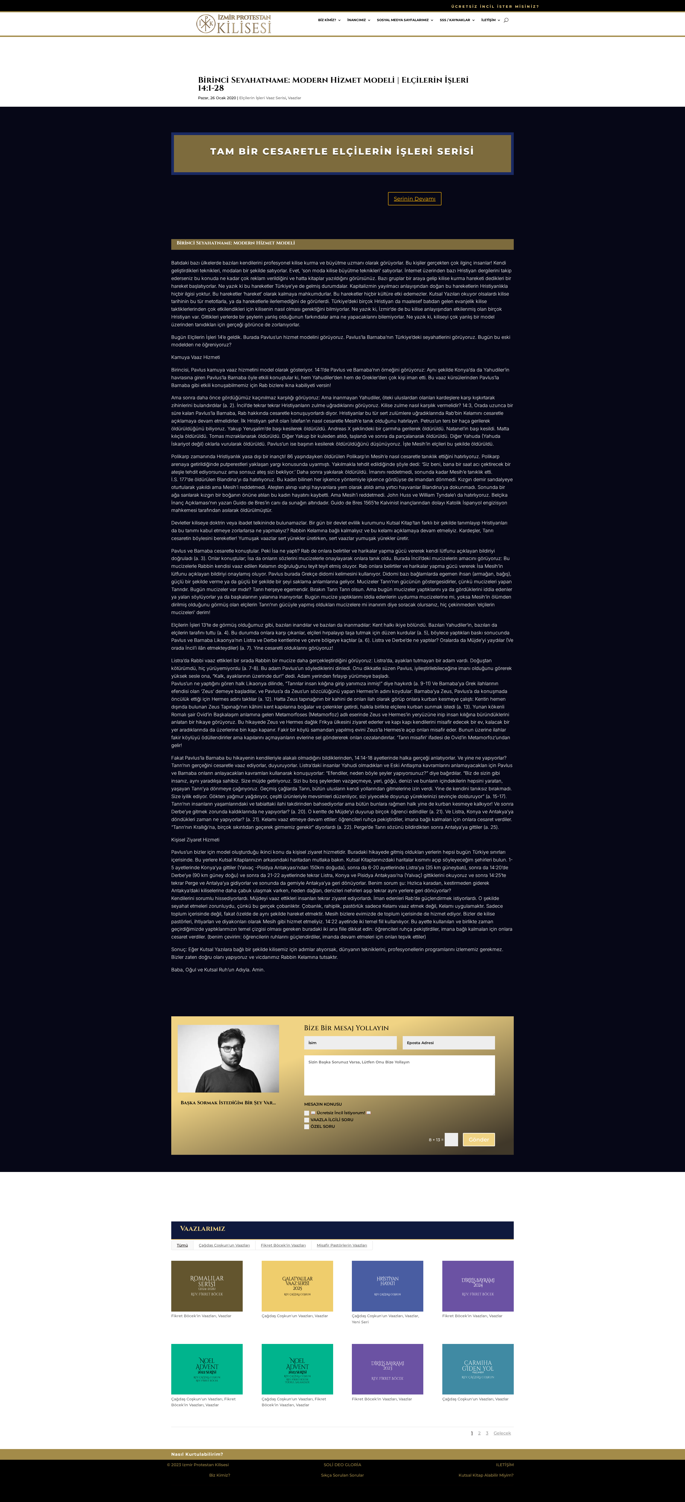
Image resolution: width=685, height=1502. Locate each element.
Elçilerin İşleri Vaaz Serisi (262, 97)
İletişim (488, 20)
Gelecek (502, 1433)
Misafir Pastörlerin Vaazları (342, 1245)
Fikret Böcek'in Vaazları (283, 1245)
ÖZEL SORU (323, 1126)
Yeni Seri (360, 1322)
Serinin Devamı (415, 199)
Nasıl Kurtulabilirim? (197, 1455)
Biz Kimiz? (327, 20)
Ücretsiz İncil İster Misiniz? (495, 7)
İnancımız (356, 20)
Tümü (182, 1245)
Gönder (479, 1139)
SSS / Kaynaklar (455, 20)
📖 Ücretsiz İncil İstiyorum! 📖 (341, 1112)
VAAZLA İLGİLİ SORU (332, 1119)
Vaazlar (294, 97)
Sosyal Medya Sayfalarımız (403, 20)
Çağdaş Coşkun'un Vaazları (224, 1245)
